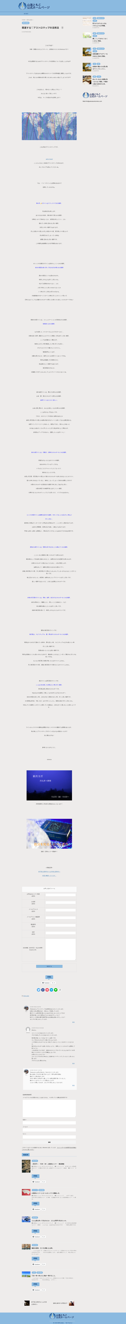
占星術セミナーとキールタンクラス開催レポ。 (46, 1193)
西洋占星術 (26, 996)
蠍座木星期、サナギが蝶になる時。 (43, 1248)
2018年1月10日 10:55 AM (38, 1028)
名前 (24, 1119)
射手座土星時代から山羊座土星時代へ (49, 871)
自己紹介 (26, 13)
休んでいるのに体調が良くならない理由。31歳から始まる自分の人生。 (100, 81)
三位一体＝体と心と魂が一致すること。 (44, 1275)
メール (25, 1126)
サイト (24, 1134)
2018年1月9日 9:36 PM (35, 1006)
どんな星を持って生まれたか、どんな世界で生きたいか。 (49, 1220)
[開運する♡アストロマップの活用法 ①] (51, 990)
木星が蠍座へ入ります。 (49, 875)
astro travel (49, 159)
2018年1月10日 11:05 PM (36, 1070)
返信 (73, 1022)
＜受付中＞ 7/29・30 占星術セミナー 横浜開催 (48, 1164)
